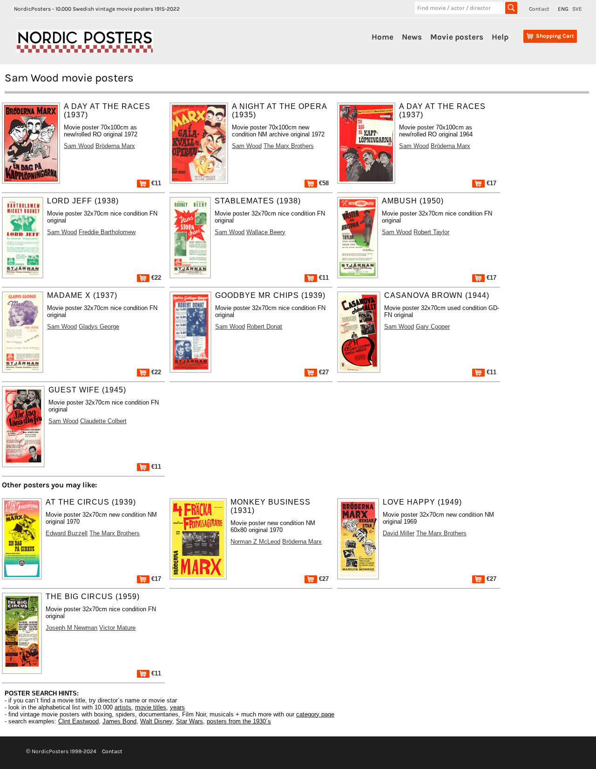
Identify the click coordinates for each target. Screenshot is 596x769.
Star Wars (189, 721)
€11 (155, 183)
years (177, 707)
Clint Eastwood (78, 721)
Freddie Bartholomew (107, 232)
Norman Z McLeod (255, 541)
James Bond (119, 721)
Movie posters (456, 36)
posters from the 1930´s (239, 721)
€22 (155, 277)
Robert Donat (264, 326)
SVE (577, 9)
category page (315, 714)
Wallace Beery (265, 232)
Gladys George (99, 326)
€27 (323, 372)
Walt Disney (156, 721)
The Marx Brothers (289, 145)
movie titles (150, 707)
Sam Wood (79, 145)
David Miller (398, 533)
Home (382, 36)
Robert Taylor (431, 232)
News (412, 36)
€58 (323, 183)
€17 (490, 183)
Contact (539, 9)
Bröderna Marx (115, 145)
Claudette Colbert (103, 421)
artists (123, 707)
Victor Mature (117, 627)
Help (500, 36)
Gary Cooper (433, 326)
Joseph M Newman (71, 627)
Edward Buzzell (67, 533)
